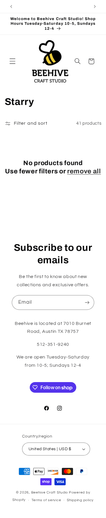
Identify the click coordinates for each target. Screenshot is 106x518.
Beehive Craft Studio (49, 492)
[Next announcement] (94, 6)
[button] (12, 61)
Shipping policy (80, 500)
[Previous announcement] (11, 6)
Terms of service (46, 500)
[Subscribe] (87, 302)
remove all (84, 171)
